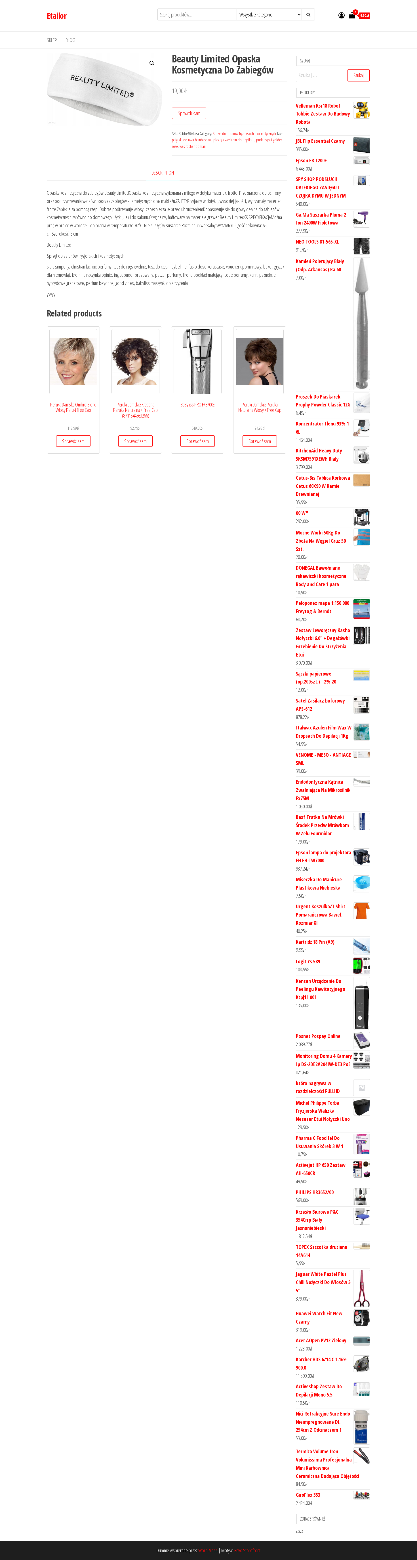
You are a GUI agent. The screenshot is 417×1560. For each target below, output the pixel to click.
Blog (70, 40)
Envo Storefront (247, 1550)
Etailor (56, 15)
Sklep (52, 40)
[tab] (167, 173)
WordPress (208, 1550)
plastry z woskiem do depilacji (233, 139)
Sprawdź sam (189, 113)
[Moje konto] (341, 15)
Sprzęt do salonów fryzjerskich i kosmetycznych (244, 133)
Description (162, 172)
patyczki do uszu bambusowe (192, 139)
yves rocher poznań (193, 146)
